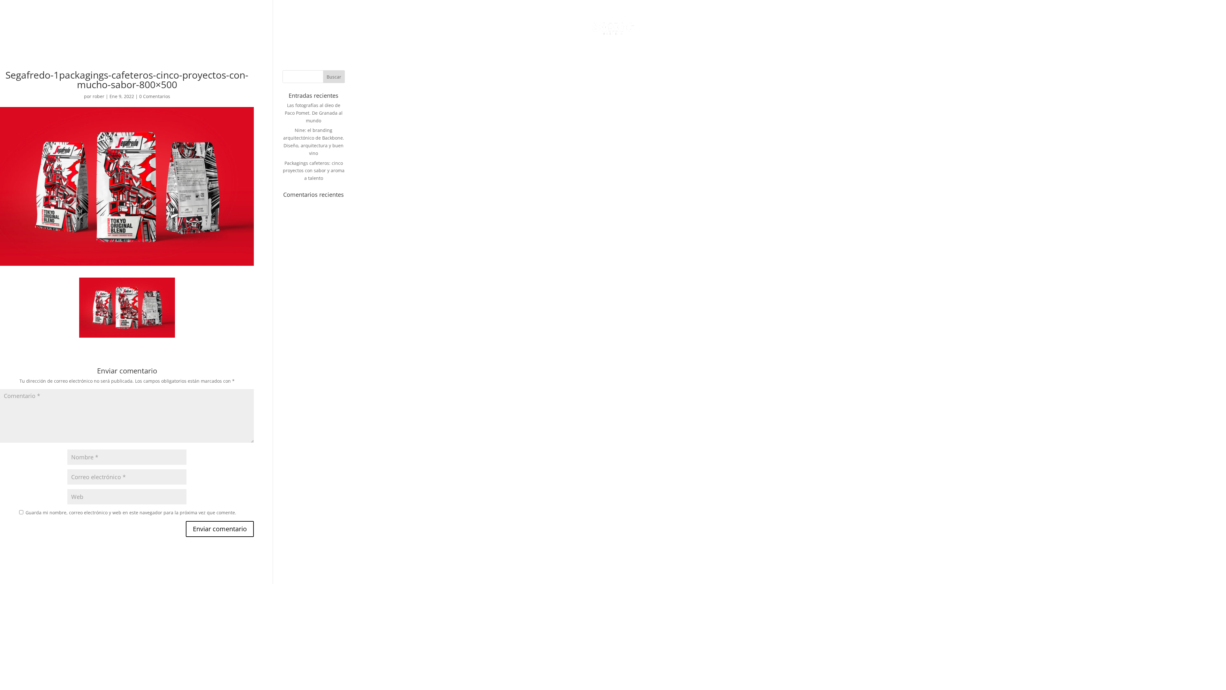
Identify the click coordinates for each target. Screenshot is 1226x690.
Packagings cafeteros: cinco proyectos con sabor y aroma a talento (313, 170)
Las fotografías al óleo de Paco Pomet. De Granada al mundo (314, 113)
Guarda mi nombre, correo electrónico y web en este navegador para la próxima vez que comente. (131, 513)
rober (98, 96)
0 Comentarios (154, 96)
